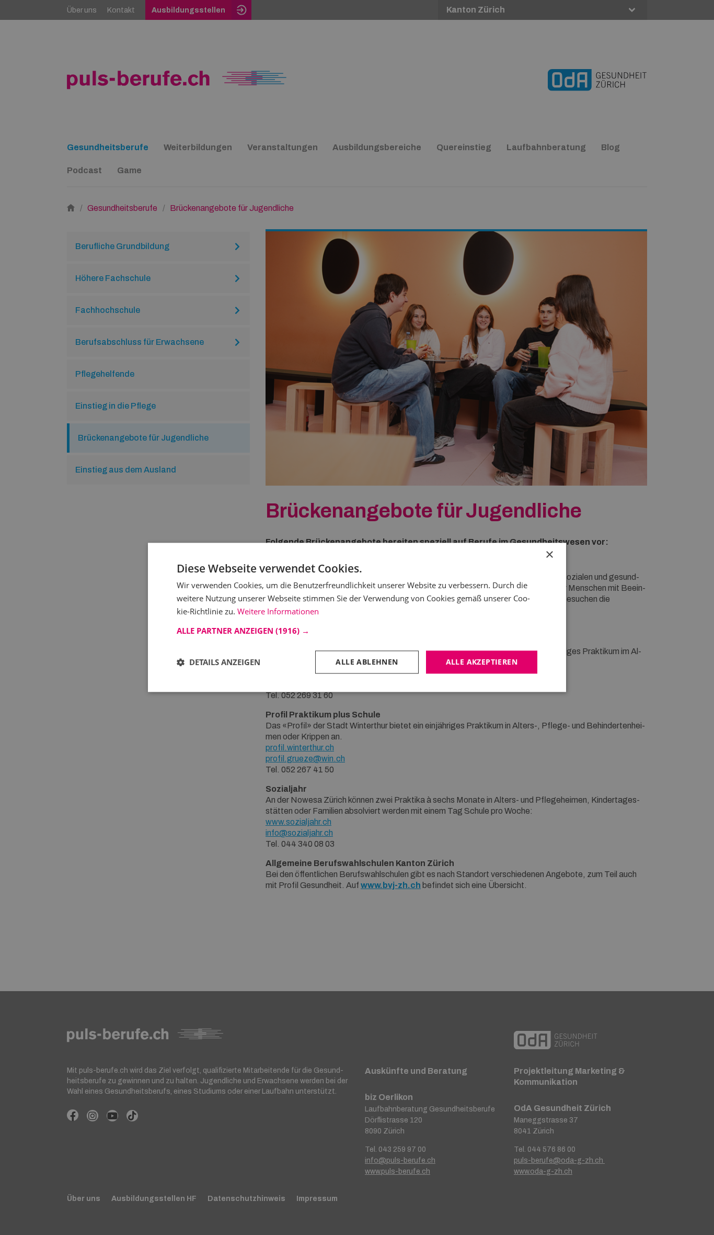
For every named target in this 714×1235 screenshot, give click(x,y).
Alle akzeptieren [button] (481, 662)
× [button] (549, 555)
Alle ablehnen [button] (367, 662)
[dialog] (357, 617)
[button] (357, 630)
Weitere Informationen (278, 611)
